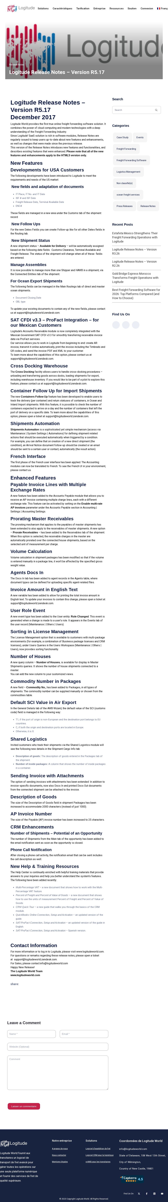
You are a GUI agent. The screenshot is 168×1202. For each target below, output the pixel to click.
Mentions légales (60, 1162)
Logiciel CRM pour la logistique (100, 1155)
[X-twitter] (139, 1193)
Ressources (117, 8)
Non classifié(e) (125, 183)
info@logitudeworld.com (54, 963)
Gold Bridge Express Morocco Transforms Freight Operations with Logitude (135, 278)
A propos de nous (60, 1149)
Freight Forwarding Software (131, 160)
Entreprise (99, 8)
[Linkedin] (154, 1193)
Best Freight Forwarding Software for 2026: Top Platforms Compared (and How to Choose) (136, 294)
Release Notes (16, 64)
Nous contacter (59, 1155)
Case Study (122, 137)
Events (140, 137)
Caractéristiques (62, 8)
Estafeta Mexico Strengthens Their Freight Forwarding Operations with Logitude (135, 237)
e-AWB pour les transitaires (98, 1162)
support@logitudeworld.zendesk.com (38, 312)
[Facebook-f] (146, 1193)
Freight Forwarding (126, 149)
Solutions (43, 8)
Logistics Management (128, 171)
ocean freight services (128, 194)
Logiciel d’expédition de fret (98, 1149)
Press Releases (125, 206)
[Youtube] (162, 1193)
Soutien (132, 8)
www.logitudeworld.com (90, 951)
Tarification (82, 8)
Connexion (147, 8)
